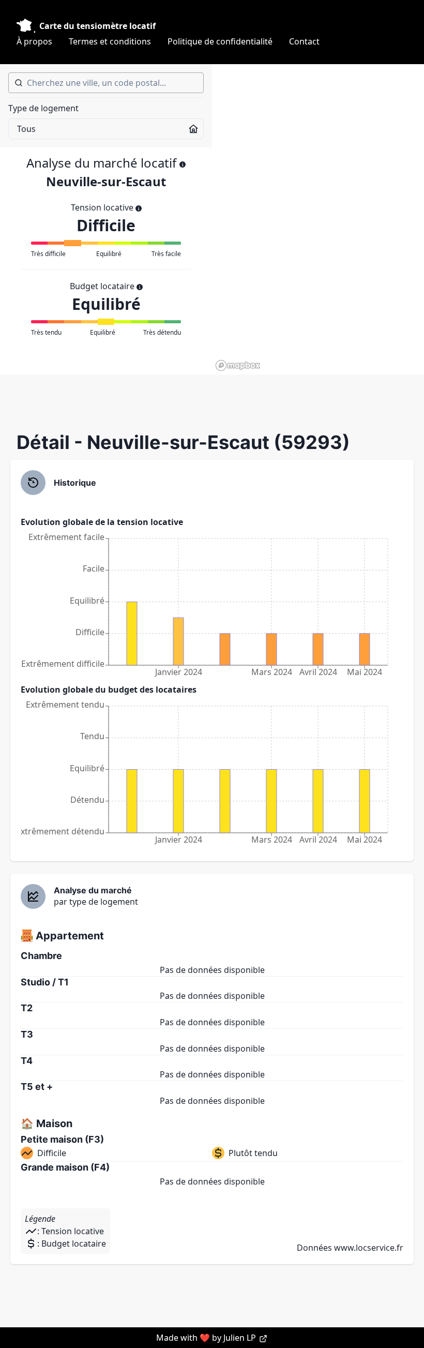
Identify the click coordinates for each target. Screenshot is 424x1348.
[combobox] (106, 82)
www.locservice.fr (368, 1247)
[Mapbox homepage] (238, 365)
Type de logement (43, 108)
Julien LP (240, 1337)
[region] (318, 219)
